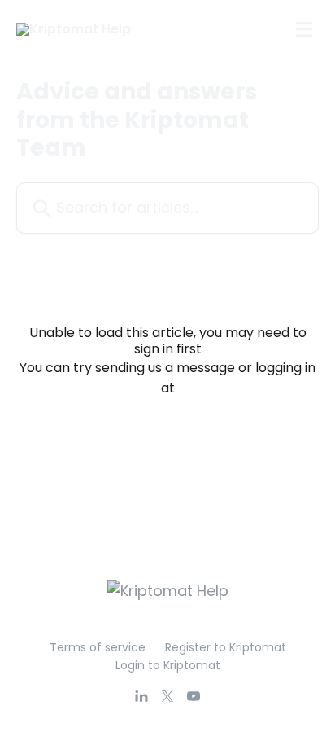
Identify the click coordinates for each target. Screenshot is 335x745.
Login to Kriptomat (167, 665)
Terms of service (98, 647)
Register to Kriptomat (225, 647)
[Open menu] (304, 29)
